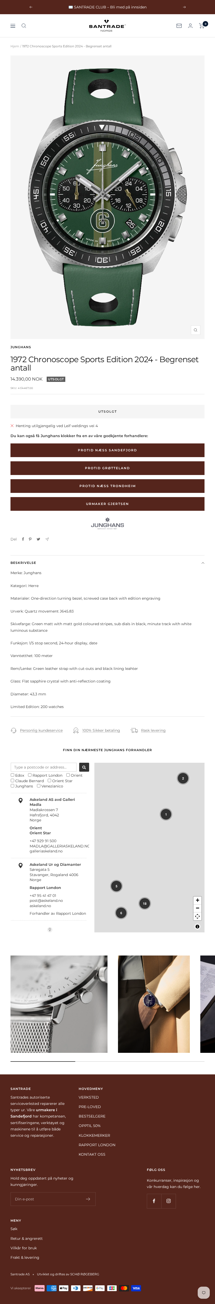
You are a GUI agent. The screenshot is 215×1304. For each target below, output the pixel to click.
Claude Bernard (29, 781)
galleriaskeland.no (46, 851)
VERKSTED (89, 1097)
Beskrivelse (23, 563)
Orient (77, 775)
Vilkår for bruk (23, 1248)
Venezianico (52, 786)
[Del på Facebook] (23, 539)
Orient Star (62, 781)
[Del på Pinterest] (30, 539)
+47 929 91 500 (43, 840)
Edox (19, 775)
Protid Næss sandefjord (107, 450)
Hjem (14, 46)
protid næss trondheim (107, 486)
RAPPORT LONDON (97, 1145)
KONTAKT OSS (92, 1154)
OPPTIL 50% (90, 1125)
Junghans (20, 347)
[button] (183, 778)
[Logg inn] (190, 25)
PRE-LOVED (90, 1106)
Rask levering (153, 730)
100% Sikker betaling (101, 730)
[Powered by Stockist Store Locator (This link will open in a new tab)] (49, 929)
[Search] (84, 767)
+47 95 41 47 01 (43, 895)
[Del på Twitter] (38, 539)
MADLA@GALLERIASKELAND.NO (60, 846)
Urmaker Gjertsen (107, 504)
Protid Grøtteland (107, 468)
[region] (149, 847)
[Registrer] (88, 1199)
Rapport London (47, 775)
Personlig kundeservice (41, 730)
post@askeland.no (46, 900)
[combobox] (44, 767)
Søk (13, 1228)
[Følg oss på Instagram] (168, 1201)
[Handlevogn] (202, 25)
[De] (47, 539)
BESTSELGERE (92, 1116)
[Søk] (24, 25)
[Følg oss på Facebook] (154, 1201)
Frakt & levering (24, 1257)
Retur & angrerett (26, 1238)
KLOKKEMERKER (94, 1135)
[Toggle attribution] (197, 926)
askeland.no (40, 905)
